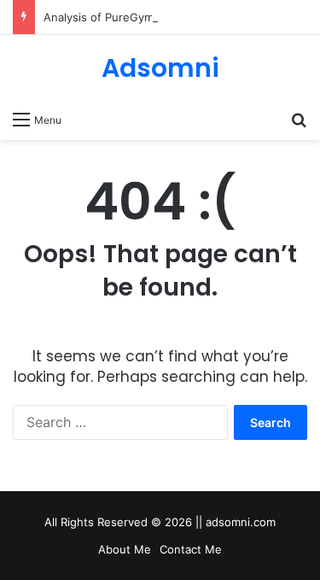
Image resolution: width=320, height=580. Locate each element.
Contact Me (191, 549)
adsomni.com (241, 522)
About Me (124, 549)
